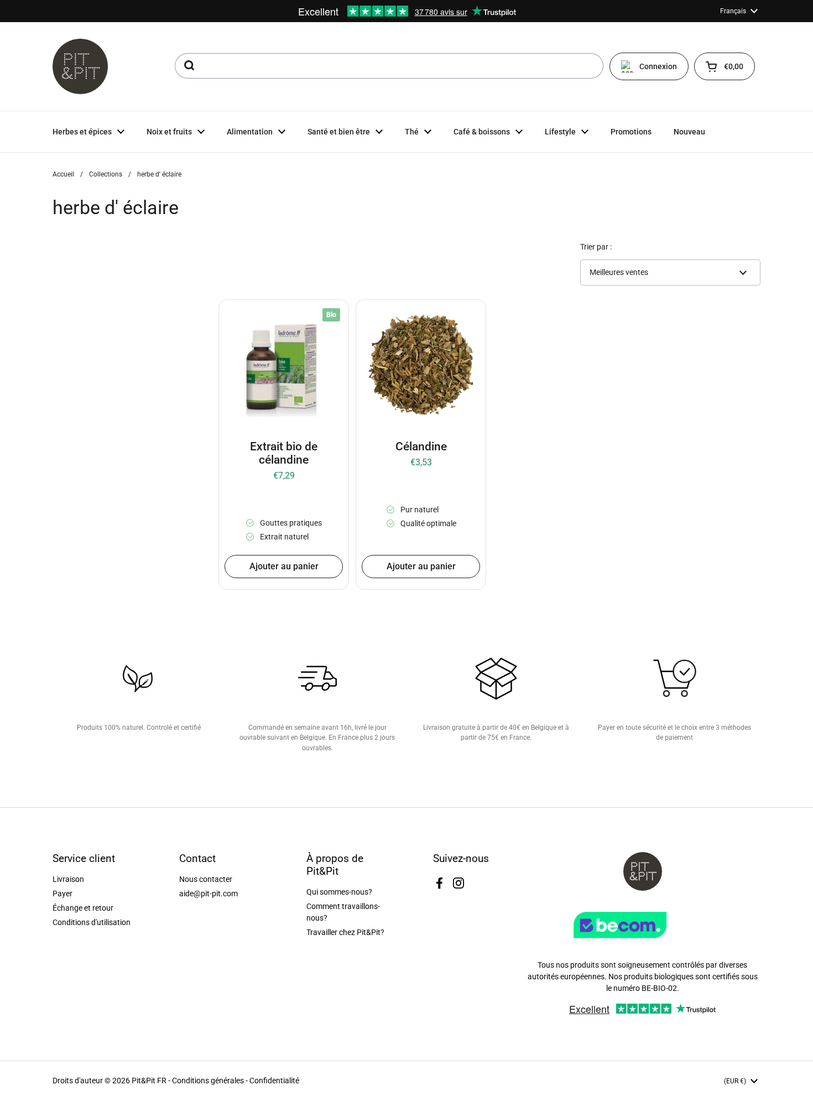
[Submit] (188, 66)
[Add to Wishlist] (235, 316)
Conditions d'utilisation (92, 922)
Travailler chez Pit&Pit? (345, 932)
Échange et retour (83, 907)
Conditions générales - (210, 1080)
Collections (105, 174)
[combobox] (389, 66)
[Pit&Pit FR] (80, 66)
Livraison (68, 879)
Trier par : (596, 246)
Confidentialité (274, 1080)
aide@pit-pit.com (208, 893)
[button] (724, 66)
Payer (62, 893)
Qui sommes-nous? (339, 891)
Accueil (63, 174)
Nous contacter (205, 879)
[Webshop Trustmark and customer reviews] (642, 942)
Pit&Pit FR (149, 1080)
